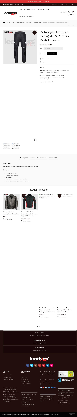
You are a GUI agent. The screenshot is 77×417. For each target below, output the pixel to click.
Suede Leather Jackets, (12, 399)
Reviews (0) (53, 158)
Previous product (69, 25)
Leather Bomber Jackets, (9, 396)
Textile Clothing (29, 22)
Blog (66, 4)
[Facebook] (27, 365)
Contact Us (24, 377)
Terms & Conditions (26, 383)
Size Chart (71, 4)
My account (56, 4)
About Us (23, 375)
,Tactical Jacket (66, 404)
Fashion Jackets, (11, 393)
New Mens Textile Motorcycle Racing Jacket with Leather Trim (64, 310)
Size (41, 48)
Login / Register (64, 12)
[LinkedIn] (47, 365)
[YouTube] (39, 365)
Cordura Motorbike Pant (49, 75)
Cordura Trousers (60, 75)
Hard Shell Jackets (65, 395)
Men (4, 388)
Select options (8, 219)
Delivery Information (26, 381)
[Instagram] (35, 365)
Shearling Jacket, (7, 398)
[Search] (69, 12)
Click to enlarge (34, 140)
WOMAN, (23, 394)
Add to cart (52, 53)
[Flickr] (51, 365)
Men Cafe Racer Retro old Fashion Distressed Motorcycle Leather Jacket (46, 310)
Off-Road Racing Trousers (46, 78)
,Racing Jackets (45, 399)
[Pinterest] (43, 365)
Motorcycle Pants (37, 22)
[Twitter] (31, 365)
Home (62, 4)
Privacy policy (24, 379)
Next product (73, 25)
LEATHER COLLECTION (29, 9)
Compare (43, 62)
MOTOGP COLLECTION (43, 9)
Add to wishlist (45, 59)
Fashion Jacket (29, 394)
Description (24, 158)
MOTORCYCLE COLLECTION (26, 16)
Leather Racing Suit (44, 396)
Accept (72, 414)
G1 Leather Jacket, (11, 394)
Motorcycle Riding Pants (46, 77)
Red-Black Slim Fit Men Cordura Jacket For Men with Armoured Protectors (29, 214)
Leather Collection (7, 375)
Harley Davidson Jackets (64, 390)
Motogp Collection (7, 377)
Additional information (38, 158)
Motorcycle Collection (8, 379)
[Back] (4, 22)
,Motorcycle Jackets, (63, 392)
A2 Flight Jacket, (10, 388)
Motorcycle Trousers (45, 72)
